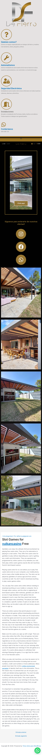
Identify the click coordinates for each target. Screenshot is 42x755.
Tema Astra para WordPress (32, 746)
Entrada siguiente (21, 736)
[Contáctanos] (3, 124)
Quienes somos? (9, 42)
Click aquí (21, 203)
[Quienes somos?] (6, 34)
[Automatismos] (6, 57)
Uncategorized (8, 536)
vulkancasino (11, 544)
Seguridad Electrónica (11, 88)
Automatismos (8, 65)
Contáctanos (7, 129)
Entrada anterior (21, 732)
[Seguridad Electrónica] (6, 81)
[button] (21, 138)
